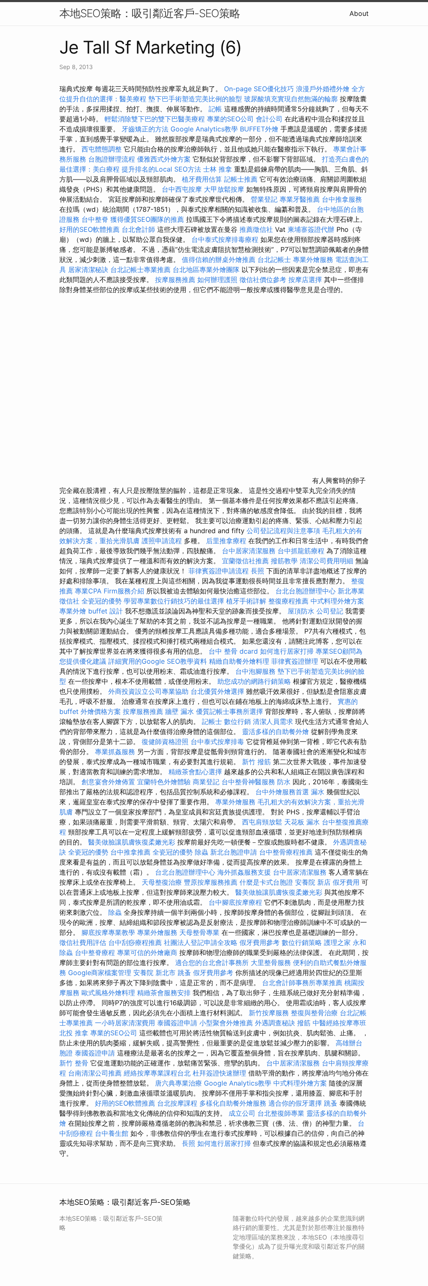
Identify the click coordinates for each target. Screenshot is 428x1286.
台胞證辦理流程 (111, 159)
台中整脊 (95, 219)
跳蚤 (184, 972)
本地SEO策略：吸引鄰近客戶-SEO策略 (149, 13)
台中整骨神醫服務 (249, 782)
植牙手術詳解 (246, 601)
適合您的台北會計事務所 (212, 962)
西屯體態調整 (103, 149)
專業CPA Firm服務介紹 (109, 591)
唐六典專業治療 (178, 1083)
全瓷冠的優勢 (102, 601)
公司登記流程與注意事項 (283, 530)
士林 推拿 (217, 169)
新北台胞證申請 (233, 852)
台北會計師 (138, 229)
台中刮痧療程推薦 (136, 942)
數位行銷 (237, 721)
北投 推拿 (73, 1033)
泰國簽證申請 (177, 1023)
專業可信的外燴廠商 (147, 952)
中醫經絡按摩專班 (339, 1023)
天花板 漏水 (302, 822)
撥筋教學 (284, 561)
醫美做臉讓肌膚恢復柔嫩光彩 (131, 842)
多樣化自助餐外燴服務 (232, 1103)
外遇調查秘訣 (275, 1023)
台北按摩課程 (178, 1103)
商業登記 (206, 782)
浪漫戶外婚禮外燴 (322, 89)
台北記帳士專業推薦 (140, 269)
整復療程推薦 (288, 601)
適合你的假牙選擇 (295, 1103)
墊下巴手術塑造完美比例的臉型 (195, 99)
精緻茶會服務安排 (164, 992)
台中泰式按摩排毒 (217, 741)
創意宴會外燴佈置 (108, 782)
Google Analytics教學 (204, 129)
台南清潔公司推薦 (95, 1073)
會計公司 (269, 119)
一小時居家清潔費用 (125, 1023)
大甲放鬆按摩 (225, 189)
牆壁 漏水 (179, 711)
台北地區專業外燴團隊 (207, 269)
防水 (283, 782)
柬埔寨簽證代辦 (311, 229)
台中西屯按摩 (182, 189)
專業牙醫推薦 (300, 199)
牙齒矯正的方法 (145, 129)
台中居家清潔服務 (248, 551)
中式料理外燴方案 (337, 601)
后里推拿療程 (226, 540)
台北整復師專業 (280, 1113)
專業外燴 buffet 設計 (91, 611)
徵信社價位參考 (262, 279)
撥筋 (304, 1023)
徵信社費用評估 (82, 942)
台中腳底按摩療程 (236, 902)
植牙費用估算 (202, 179)
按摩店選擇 (306, 279)
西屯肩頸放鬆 (263, 822)
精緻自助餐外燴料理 (240, 661)
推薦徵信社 (256, 229)
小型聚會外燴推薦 (226, 1023)
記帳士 (212, 721)
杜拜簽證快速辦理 (219, 1073)
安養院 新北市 (154, 972)
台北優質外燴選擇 (217, 691)
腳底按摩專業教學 (109, 932)
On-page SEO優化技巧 (259, 89)
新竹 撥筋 (256, 761)
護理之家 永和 (345, 942)
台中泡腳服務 (256, 671)
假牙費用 (346, 882)
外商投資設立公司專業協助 (148, 691)
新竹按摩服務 (269, 1013)
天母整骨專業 (199, 932)
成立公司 (242, 1113)
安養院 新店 (313, 882)
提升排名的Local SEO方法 (161, 169)
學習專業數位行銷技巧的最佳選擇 (174, 601)
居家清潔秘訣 (88, 269)
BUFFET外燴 (259, 129)
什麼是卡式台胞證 (266, 882)
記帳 (215, 109)
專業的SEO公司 (230, 119)
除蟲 (201, 852)
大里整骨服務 (271, 962)
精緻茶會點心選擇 (195, 771)
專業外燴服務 (313, 259)
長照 (257, 571)
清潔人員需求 (273, 721)
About (359, 13)
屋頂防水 (301, 611)
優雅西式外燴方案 (164, 159)
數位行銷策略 (302, 942)
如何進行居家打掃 (286, 651)
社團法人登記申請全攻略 (200, 942)
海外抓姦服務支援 (244, 872)
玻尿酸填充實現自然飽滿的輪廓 (291, 99)
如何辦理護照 (217, 279)
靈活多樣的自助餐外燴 (275, 731)
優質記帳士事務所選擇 (229, 711)
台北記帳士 (274, 259)
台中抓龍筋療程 (302, 551)
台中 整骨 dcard (233, 651)
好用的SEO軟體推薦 (89, 229)
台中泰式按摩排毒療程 (225, 239)
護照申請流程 (162, 540)
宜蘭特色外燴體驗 (164, 782)
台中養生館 (111, 1133)
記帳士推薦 (240, 179)
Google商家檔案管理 (99, 972)
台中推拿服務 (342, 199)
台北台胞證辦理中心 (305, 591)
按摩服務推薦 (176, 279)
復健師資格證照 (166, 741)
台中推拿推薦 (131, 852)
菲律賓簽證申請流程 (219, 571)
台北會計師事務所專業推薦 (302, 982)
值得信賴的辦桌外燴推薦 (218, 259)
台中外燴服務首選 (282, 792)
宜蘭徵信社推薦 (245, 561)
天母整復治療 (162, 882)
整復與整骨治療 (314, 1013)
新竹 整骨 (73, 1063)
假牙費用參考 (259, 942)
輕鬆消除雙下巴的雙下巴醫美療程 (154, 119)
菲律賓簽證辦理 (294, 661)
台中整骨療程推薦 (287, 852)
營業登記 (264, 199)
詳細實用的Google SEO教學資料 (157, 661)
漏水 (317, 792)
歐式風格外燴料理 (109, 992)
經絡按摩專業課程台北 (158, 1073)
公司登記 (329, 611)
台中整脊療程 (96, 952)
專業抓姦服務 (115, 751)
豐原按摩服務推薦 (211, 882)
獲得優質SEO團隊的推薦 (147, 219)
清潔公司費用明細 (326, 561)
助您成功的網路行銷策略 (254, 681)
